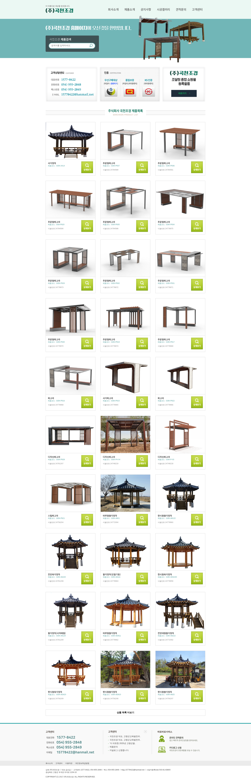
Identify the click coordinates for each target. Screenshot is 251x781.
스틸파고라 (53, 515)
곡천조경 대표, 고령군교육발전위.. (125, 736)
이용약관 (68, 763)
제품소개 (129, 9)
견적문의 (181, 9)
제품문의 (114, 747)
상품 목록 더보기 (125, 712)
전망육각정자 (54, 574)
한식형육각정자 (165, 574)
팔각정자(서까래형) (57, 633)
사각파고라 (108, 398)
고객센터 (197, 9)
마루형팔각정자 (110, 515)
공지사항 (146, 9)
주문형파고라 (109, 163)
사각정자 (52, 163)
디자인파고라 (54, 456)
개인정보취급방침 (82, 763)
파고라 (51, 398)
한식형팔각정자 (165, 515)
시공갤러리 (163, 9)
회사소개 (113, 9)
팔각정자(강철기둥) (112, 574)
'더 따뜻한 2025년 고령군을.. (123, 743)
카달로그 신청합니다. (119, 750)
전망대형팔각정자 (166, 633)
